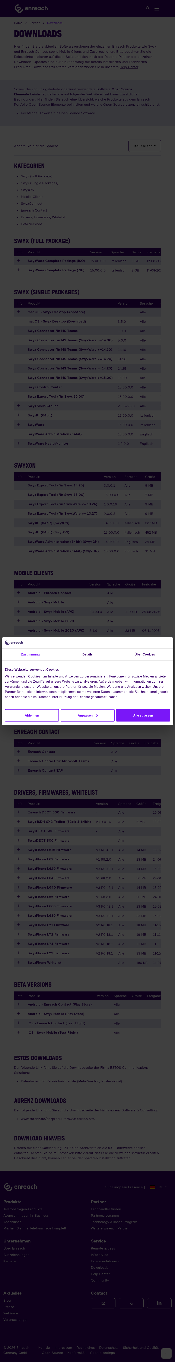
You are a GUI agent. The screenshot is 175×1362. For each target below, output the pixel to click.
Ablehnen (32, 715)
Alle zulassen (143, 715)
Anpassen (85, 715)
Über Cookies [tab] (144, 654)
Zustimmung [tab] (30, 654)
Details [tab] (87, 654)
